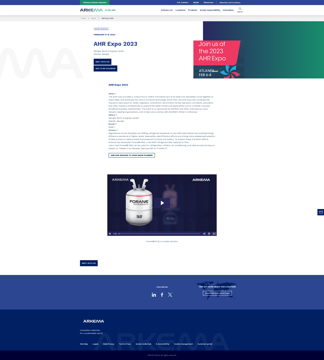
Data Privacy (108, 344)
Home (83, 18)
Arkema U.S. (167, 10)
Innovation (228, 10)
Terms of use (125, 344)
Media (196, 2)
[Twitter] (170, 295)
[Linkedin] (154, 295)
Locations (181, 10)
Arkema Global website (95, 2)
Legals (96, 344)
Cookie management (183, 344)
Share (215, 71)
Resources (208, 2)
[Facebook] (162, 295)
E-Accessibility (162, 344)
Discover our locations (217, 293)
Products (192, 10)
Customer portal (204, 344)
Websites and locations (229, 3)
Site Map (84, 344)
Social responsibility (210, 10)
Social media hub (143, 344)
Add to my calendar (105, 68)
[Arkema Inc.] (93, 324)
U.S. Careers (182, 2)
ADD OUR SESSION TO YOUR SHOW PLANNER (132, 155)
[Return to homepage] (91, 10)
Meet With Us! (102, 62)
